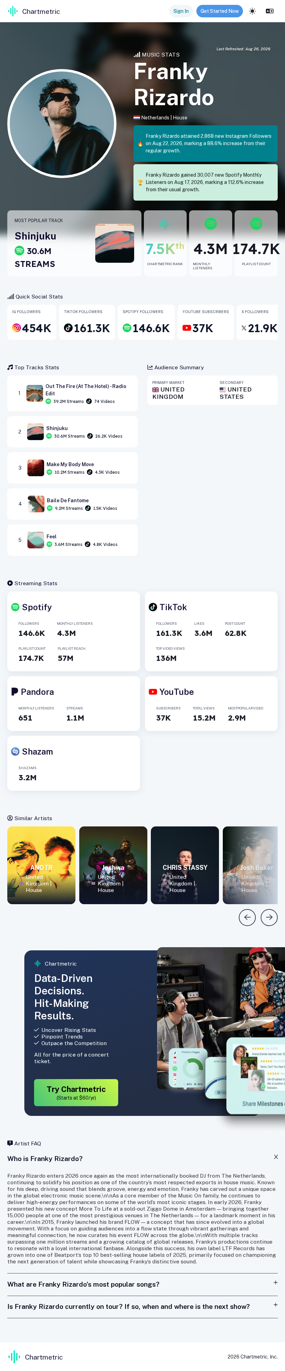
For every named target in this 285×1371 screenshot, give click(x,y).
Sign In (181, 11)
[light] (252, 11)
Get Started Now (220, 11)
